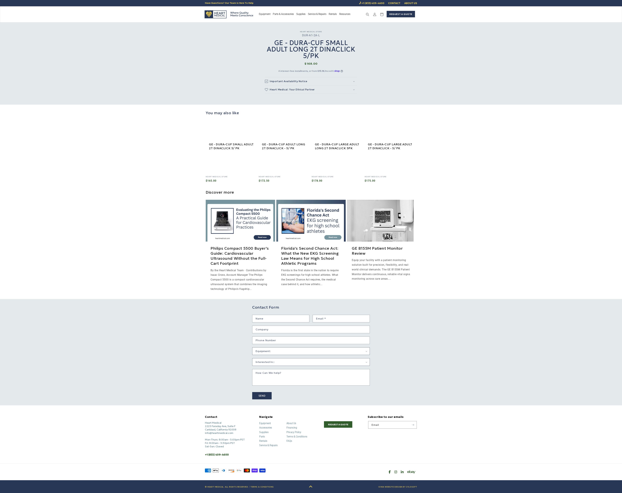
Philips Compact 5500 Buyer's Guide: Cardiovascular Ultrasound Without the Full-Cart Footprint (240, 256)
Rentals (263, 440)
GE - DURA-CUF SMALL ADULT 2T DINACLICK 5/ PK (231, 146)
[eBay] (411, 472)
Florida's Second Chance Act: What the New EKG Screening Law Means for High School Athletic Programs (310, 256)
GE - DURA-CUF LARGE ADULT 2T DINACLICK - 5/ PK (390, 146)
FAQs (289, 440)
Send (262, 395)
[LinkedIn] (402, 472)
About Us (291, 423)
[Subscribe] (413, 425)
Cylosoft (411, 487)
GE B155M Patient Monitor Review (377, 251)
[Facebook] (389, 472)
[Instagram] (395, 472)
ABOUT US (410, 3)
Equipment (265, 423)
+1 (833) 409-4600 (373, 3)
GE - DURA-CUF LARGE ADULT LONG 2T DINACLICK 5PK (337, 146)
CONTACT (394, 3)
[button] (265, 14)
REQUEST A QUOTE (400, 14)
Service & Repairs (268, 445)
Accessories (265, 427)
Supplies (263, 432)
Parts (262, 436)
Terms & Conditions (296, 436)
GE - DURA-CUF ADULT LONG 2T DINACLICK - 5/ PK (283, 146)
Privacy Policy (293, 432)
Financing (291, 427)
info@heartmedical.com (219, 433)
